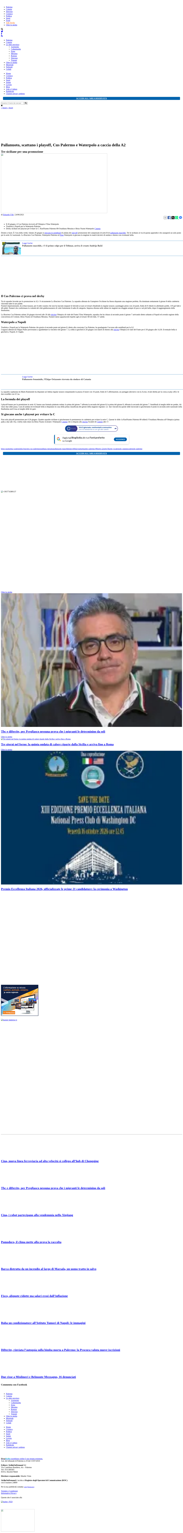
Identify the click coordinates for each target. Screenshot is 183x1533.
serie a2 (100, 449)
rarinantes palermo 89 (88, 449)
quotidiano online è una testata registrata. (22, 1459)
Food (8, 20)
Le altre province (12, 45)
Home (8, 73)
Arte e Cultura (11, 89)
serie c (111, 449)
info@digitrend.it (29, 1487)
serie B (106, 449)
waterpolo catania (121, 449)
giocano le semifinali (52, 233)
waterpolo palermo (135, 449)
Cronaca (9, 14)
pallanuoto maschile (118, 233)
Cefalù (8, 69)
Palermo (9, 7)
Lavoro (9, 85)
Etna (62, 235)
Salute (8, 82)
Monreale (9, 65)
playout (77, 449)
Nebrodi (9, 67)
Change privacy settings (15, 94)
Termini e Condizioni (9, 1491)
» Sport (4, 108)
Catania (9, 9)
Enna (13, 51)
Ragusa (14, 56)
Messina (14, 53)
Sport (8, 18)
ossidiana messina (46, 449)
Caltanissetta (16, 49)
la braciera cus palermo (30, 449)
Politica (9, 16)
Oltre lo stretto (11, 25)
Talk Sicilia (10, 23)
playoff (74, 233)
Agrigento (15, 47)
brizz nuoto (5, 449)
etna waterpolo (15, 449)
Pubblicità (10, 91)
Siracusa (9, 11)
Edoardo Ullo (8, 215)
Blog (8, 87)
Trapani (14, 60)
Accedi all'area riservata (91, 98)
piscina (53, 314)
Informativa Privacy (9, 1493)
